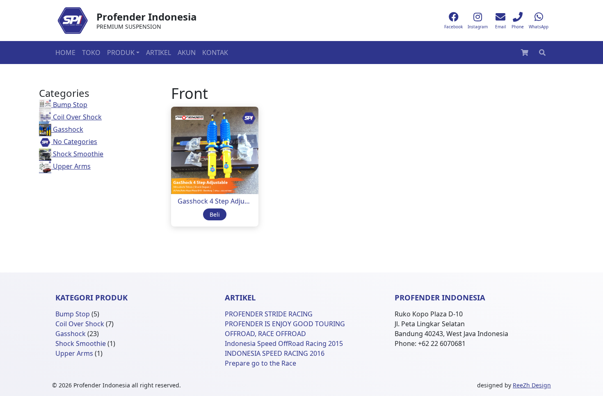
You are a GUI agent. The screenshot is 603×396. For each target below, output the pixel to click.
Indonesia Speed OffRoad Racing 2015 (284, 343)
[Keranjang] (525, 52)
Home (65, 52)
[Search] (542, 52)
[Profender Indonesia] (72, 20)
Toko (91, 52)
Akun (187, 52)
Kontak (215, 52)
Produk (121, 52)
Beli (215, 214)
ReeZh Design (532, 385)
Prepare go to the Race (260, 363)
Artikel (158, 52)
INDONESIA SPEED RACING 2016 (274, 353)
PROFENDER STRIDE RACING (269, 313)
